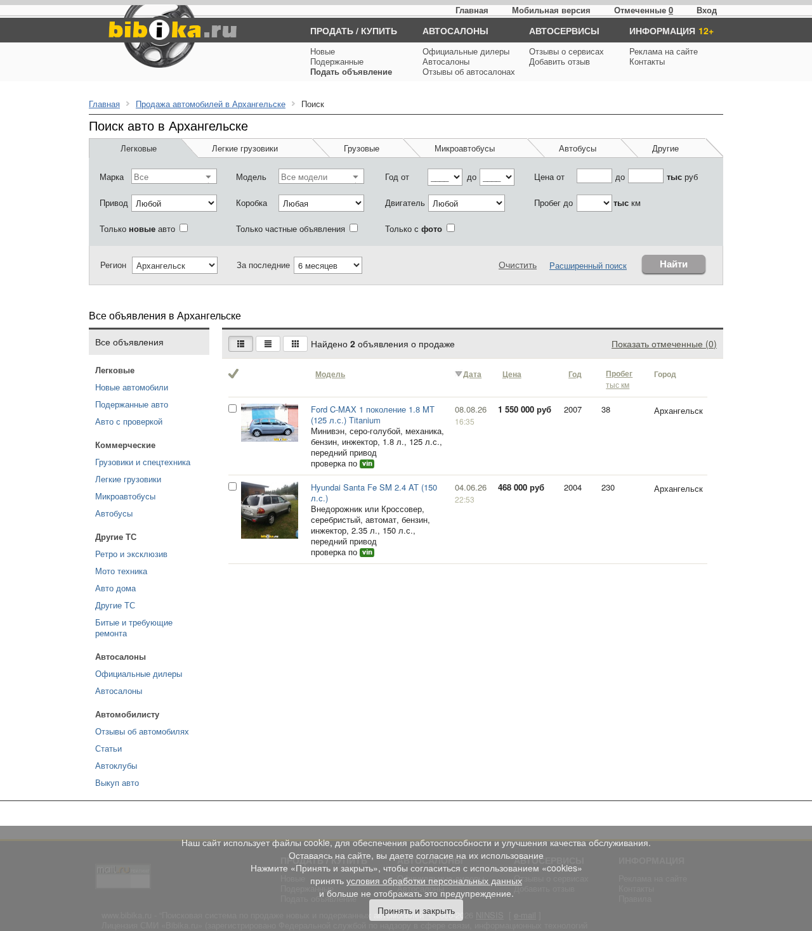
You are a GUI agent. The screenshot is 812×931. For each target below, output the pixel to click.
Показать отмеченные (664, 343)
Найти (674, 264)
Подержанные (336, 61)
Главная (471, 10)
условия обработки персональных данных (434, 880)
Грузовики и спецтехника (142, 462)
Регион (113, 265)
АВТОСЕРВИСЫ (564, 30)
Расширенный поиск (588, 265)
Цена (511, 374)
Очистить (518, 264)
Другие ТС (115, 605)
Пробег (619, 379)
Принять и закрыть (416, 910)
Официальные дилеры (465, 51)
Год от (397, 176)
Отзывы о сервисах (566, 51)
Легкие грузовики (245, 148)
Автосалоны (445, 61)
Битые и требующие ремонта (134, 627)
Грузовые (361, 148)
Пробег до (553, 202)
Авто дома (115, 588)
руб (682, 176)
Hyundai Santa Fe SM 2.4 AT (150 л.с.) (374, 492)
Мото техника (121, 571)
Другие (665, 148)
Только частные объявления (290, 228)
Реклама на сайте (663, 51)
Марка (112, 176)
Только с (413, 228)
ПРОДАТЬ (331, 30)
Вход (707, 10)
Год (575, 374)
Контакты (647, 61)
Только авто (137, 228)
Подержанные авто (131, 404)
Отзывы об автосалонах (468, 71)
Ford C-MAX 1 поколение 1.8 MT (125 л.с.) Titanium (373, 414)
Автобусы (577, 148)
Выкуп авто (117, 782)
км (627, 202)
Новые (322, 51)
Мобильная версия (551, 10)
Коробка (251, 202)
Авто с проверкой (128, 421)
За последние (263, 265)
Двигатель (405, 202)
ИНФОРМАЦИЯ (662, 30)
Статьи (108, 748)
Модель (251, 176)
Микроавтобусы (465, 148)
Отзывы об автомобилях (142, 731)
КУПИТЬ (379, 30)
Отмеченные (640, 10)
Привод (114, 202)
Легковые (139, 148)
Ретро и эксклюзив (131, 554)
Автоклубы (116, 765)
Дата (472, 374)
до (471, 176)
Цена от (549, 176)
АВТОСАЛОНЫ (455, 30)
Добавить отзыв (559, 61)
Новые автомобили (131, 387)
